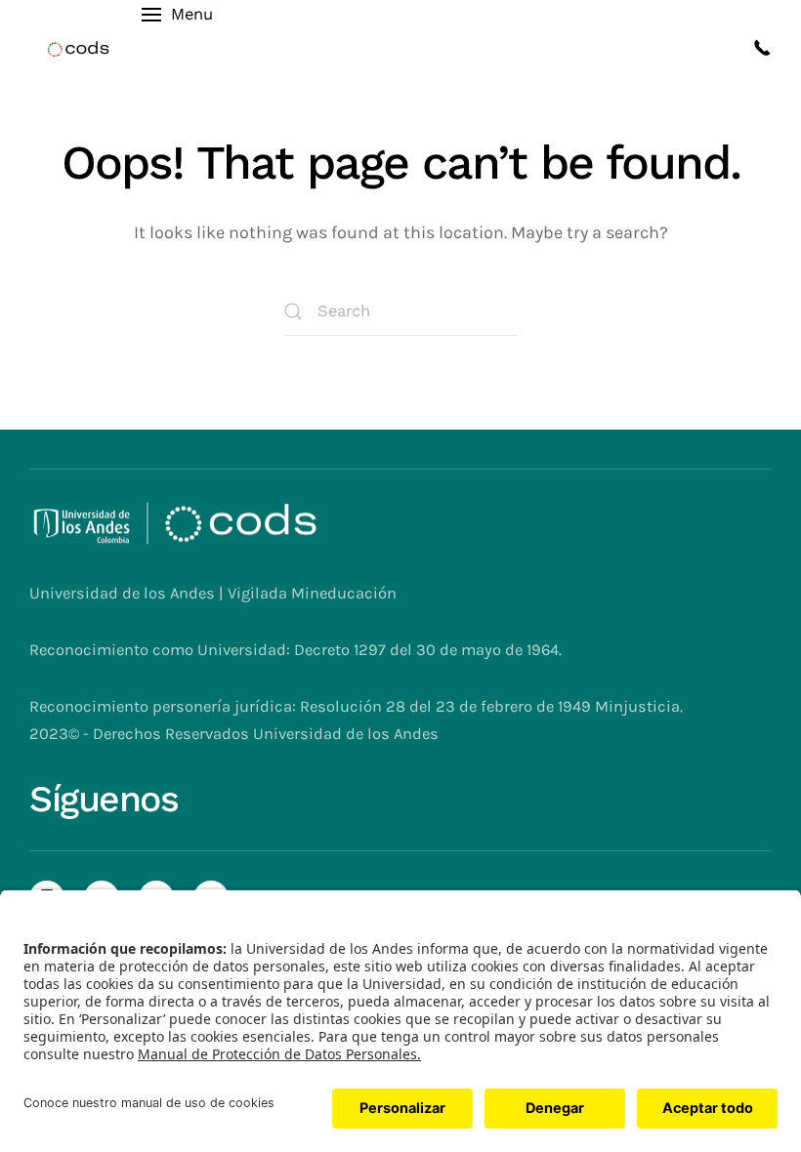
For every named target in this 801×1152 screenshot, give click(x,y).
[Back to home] (78, 49)
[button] (177, 49)
